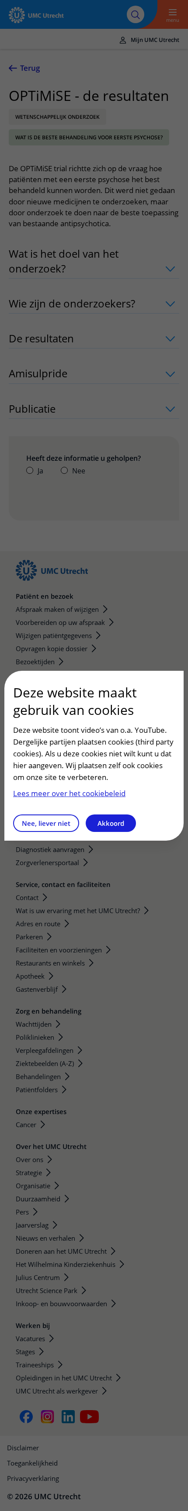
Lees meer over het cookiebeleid (69, 793)
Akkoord (110, 823)
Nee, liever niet (46, 823)
